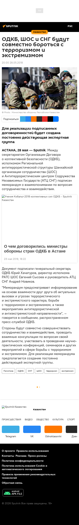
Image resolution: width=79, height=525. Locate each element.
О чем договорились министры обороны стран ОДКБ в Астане (35, 248)
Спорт (71, 419)
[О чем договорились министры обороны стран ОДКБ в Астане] (39, 218)
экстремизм (67, 370)
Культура (58, 419)
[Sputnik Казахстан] (11, 27)
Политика (8, 370)
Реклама (21, 455)
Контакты (8, 455)
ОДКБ (21, 370)
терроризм (51, 370)
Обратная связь (12, 482)
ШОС (39, 370)
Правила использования (32, 450)
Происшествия (11, 419)
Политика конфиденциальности (23, 460)
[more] (73, 258)
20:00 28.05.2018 (12, 62)
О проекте (8, 450)
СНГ (30, 370)
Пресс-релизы (37, 455)
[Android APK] (13, 493)
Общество (42, 419)
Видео (29, 419)
